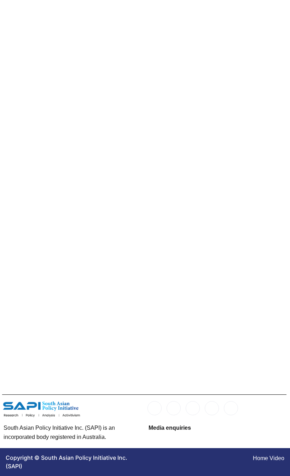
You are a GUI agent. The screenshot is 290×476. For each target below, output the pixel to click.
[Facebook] (154, 408)
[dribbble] (212, 408)
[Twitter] (174, 408)
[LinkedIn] (193, 408)
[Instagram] (231, 408)
